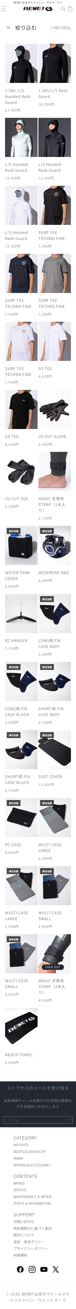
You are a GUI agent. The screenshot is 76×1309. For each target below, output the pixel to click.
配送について (24, 1234)
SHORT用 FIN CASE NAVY (51, 711)
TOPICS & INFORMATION (32, 1203)
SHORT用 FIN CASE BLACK (17, 779)
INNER (18, 1158)
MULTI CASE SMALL (50, 915)
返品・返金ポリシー (29, 1241)
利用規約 (20, 1255)
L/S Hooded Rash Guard (16, 167)
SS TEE (45, 368)
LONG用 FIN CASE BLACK (17, 711)
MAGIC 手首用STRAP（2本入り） (51, 986)
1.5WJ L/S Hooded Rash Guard (18, 96)
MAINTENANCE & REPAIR (33, 1196)
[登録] (69, 1119)
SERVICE (20, 1189)
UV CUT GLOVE (52, 436)
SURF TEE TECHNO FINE (51, 235)
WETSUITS (21, 1144)
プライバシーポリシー (31, 1248)
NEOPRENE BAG (53, 572)
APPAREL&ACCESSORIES (32, 1164)
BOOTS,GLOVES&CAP (30, 1151)
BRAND (19, 1183)
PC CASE (13, 844)
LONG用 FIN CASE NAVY (49, 643)
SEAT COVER (50, 776)
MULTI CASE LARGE (50, 847)
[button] (63, 8)
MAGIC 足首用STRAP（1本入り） (51, 504)
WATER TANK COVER (17, 575)
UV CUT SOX (16, 498)
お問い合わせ (24, 1221)
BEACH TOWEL (19, 1054)
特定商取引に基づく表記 (33, 1228)
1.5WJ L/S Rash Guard (53, 93)
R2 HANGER (16, 640)
